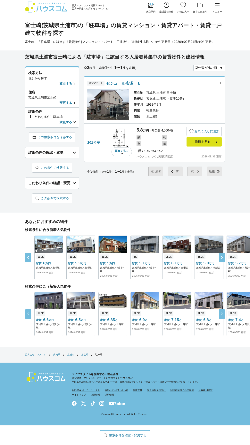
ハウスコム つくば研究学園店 (155, 156)
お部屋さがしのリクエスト (86, 390)
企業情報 (95, 394)
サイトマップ (79, 394)
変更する (66, 83)
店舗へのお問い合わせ (116, 390)
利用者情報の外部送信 (182, 390)
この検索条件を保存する (55, 137)
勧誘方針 (137, 390)
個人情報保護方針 (156, 390)
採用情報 (109, 394)
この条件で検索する (55, 167)
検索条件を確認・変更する (127, 435)
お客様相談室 (205, 390)
